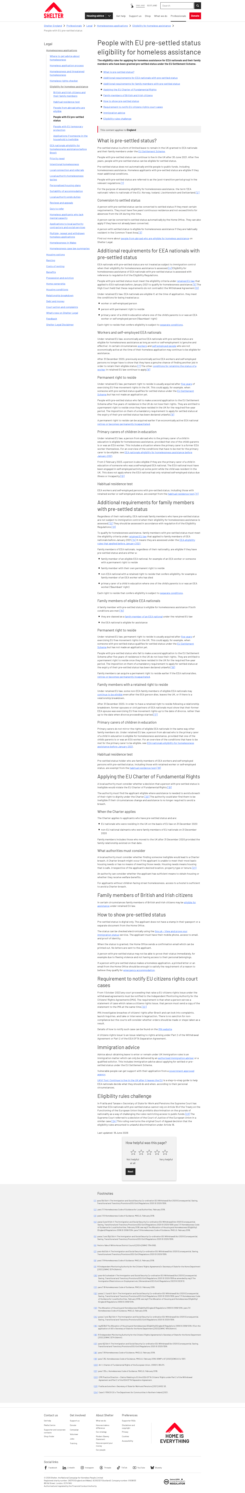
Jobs (72, 1439)
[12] (111, 523)
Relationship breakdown (59, 295)
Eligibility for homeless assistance (151, 25)
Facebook (52, 1467)
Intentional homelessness (64, 164)
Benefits (51, 272)
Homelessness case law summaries (70, 248)
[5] (194, 284)
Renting (50, 260)
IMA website (165, 1029)
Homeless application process (67, 65)
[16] (173, 667)
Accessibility (127, 1441)
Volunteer (74, 1434)
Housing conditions (57, 289)
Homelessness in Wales (63, 242)
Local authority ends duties (65, 196)
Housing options (55, 254)
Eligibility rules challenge (117, 118)
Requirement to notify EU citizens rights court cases (133, 106)
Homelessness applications (112, 25)
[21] (194, 867)
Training (73, 1443)
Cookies (125, 1436)
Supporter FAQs (129, 1420)
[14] (134, 539)
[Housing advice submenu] (109, 15)
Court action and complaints (62, 307)
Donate (73, 1425)
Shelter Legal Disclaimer (60, 324)
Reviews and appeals (61, 202)
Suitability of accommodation (66, 191)
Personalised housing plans (65, 185)
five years (186, 383)
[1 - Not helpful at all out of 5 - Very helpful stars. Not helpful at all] (133, 1152)
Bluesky (158, 1467)
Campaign (74, 1429)
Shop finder (49, 1436)
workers (142, 345)
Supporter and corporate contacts (54, 1431)
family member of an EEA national (144, 616)
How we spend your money (104, 1444)
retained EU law (186, 280)
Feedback (51, 318)
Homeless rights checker (64, 80)
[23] (187, 1113)
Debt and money (55, 301)
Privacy (125, 1432)
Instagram (89, 1467)
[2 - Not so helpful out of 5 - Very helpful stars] (141, 1152)
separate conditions (171, 324)
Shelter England (53, 25)
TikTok (124, 1467)
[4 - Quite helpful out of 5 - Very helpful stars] (157, 1152)
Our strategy (101, 1432)
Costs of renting (55, 266)
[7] (139, 366)
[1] (122, 183)
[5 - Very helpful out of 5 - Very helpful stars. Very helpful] (165, 1152)
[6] (197, 288)
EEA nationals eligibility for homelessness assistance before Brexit (68, 149)
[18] (159, 767)
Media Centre (49, 1425)
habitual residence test (181, 493)
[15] (122, 610)
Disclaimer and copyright (128, 1426)
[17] (155, 714)
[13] (114, 526)
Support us (75, 1420)
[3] (140, 232)
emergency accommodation (139, 970)
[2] (197, 192)
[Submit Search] (197, 5)
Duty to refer (57, 208)
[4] (170, 268)
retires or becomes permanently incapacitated (123, 424)
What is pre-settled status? (118, 71)
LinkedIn (71, 1467)
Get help (47, 1420)
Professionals (74, 25)
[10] (122, 476)
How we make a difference (102, 1426)
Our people (100, 1450)
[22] (144, 1006)
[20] (147, 796)
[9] (172, 414)
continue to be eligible (110, 694)
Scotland (152, 5)
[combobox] (177, 5)
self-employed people (164, 345)
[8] (148, 369)
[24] (114, 1121)
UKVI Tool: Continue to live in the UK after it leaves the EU (130, 1080)
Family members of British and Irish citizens (128, 95)
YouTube (141, 1467)
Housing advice (95, 15)
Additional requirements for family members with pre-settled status (141, 83)
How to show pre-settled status (121, 101)
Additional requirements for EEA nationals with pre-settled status (140, 77)
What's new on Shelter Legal (62, 312)
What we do (101, 1420)
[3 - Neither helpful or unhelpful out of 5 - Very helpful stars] (149, 1152)
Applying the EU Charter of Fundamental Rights (130, 89)
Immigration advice (114, 112)
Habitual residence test (66, 101)
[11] (196, 493)
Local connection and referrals (67, 170)
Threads (107, 1467)
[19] (169, 787)
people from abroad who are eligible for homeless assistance (155, 238)
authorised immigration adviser (176, 1058)
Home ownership (55, 283)
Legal (89, 25)
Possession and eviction (60, 277)
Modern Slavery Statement (102, 1437)
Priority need (57, 158)
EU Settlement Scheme (151, 151)
